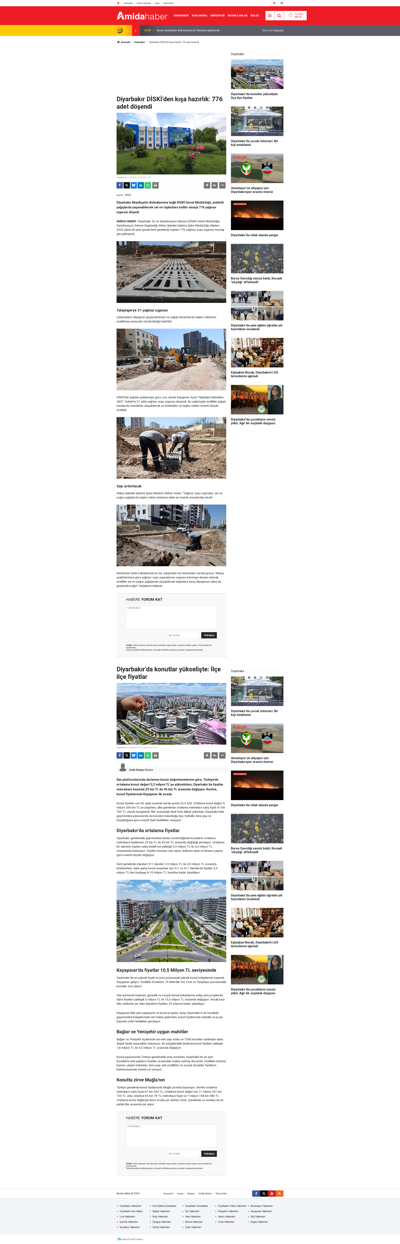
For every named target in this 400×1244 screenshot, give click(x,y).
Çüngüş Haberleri (161, 1221)
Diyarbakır (181, 15)
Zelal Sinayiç (136, 769)
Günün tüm (272, 30)
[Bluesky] (134, 185)
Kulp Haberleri (160, 1216)
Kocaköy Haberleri (130, 1227)
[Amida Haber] (142, 15)
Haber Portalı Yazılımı (132, 1239)
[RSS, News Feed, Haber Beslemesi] (279, 1193)
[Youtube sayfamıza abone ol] (272, 1193)
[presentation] (128, 30)
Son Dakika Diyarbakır (164, 1205)
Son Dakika (199, 15)
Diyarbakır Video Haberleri (232, 1205)
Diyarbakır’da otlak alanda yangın (174, 30)
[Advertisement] (171, 72)
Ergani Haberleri (259, 1221)
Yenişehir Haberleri (228, 1211)
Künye (180, 1193)
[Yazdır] (155, 185)
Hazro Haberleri (226, 1216)
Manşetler (128, 3)
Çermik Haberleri (129, 1221)
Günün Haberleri (144, 3)
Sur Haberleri (192, 1211)
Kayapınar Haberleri (261, 1211)
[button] (207, 185)
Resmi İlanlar (238, 15)
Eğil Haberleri (258, 1216)
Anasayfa (125, 42)
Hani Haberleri (193, 1216)
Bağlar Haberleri (161, 1211)
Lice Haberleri (127, 1216)
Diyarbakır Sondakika (196, 1205)
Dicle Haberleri (226, 1221)
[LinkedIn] (141, 185)
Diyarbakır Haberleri (130, 1205)
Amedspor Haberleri (262, 1205)
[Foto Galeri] (281, 3)
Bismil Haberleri (194, 1221)
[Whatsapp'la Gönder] (148, 185)
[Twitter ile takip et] (264, 1193)
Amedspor (217, 15)
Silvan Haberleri (161, 1227)
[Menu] (270, 16)
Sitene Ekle (168, 3)
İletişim (191, 1193)
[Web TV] (274, 3)
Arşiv (157, 3)
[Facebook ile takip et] (256, 1193)
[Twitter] (127, 185)
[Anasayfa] (118, 3)
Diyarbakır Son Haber (131, 1211)
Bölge (255, 15)
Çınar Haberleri (193, 1227)
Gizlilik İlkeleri (205, 1193)
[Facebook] (120, 185)
